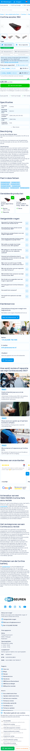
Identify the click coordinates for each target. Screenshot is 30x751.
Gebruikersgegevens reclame (15, 728)
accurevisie (3, 506)
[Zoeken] (27, 10)
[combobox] (27, 1)
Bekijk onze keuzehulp (11, 62)
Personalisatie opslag (11, 743)
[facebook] (10, 607)
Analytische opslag (14, 736)
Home (2, 14)
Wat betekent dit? (23, 65)
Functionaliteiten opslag (13, 740)
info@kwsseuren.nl (8, 347)
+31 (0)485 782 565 (9, 340)
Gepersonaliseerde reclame (13, 732)
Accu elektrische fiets (12, 14)
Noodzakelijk (14, 721)
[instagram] (15, 607)
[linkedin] (5, 607)
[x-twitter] (19, 607)
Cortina (23, 14)
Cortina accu (6, 566)
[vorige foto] (2, 26)
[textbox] (26, 2)
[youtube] (24, 607)
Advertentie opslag (12, 724)
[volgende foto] (28, 26)
